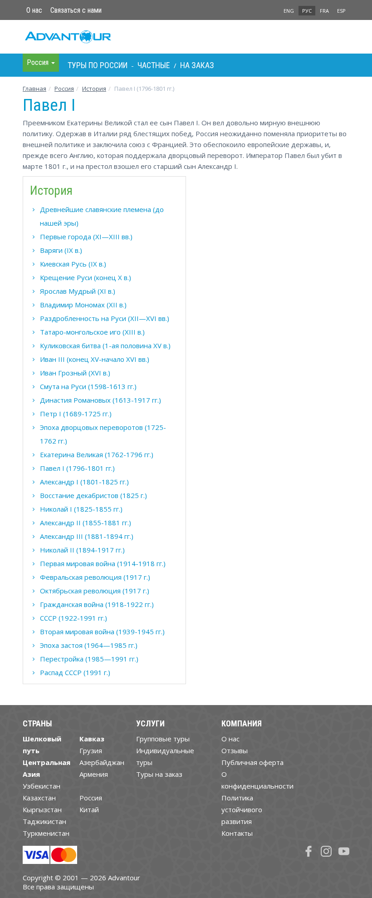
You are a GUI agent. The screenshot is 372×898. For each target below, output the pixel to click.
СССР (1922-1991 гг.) (73, 617)
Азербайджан (101, 762)
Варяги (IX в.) (61, 250)
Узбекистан (41, 785)
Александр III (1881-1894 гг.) (86, 536)
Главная (34, 88)
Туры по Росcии (97, 65)
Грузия (90, 750)
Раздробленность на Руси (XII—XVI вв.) (104, 318)
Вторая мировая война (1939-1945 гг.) (102, 631)
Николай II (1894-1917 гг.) (82, 549)
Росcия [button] (38, 62)
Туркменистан (46, 833)
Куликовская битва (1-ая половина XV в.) (105, 345)
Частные (153, 65)
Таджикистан (44, 821)
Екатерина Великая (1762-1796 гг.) (96, 454)
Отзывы (234, 750)
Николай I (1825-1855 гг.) (81, 508)
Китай (89, 809)
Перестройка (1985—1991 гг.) (89, 658)
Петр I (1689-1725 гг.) (76, 413)
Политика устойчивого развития (241, 809)
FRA (324, 10)
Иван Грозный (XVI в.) (75, 372)
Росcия (64, 88)
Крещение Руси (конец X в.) (85, 277)
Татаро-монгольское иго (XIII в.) (92, 331)
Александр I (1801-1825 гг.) (84, 481)
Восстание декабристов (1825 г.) (93, 495)
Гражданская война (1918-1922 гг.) (97, 604)
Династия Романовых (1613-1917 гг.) (100, 400)
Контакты (237, 833)
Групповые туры (163, 738)
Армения (93, 774)
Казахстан (39, 797)
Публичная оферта (252, 762)
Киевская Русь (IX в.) (73, 263)
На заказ (197, 65)
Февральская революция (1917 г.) (95, 577)
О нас (34, 10)
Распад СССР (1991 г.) (75, 672)
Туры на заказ (159, 774)
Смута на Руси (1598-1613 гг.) (88, 386)
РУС (307, 10)
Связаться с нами (76, 10)
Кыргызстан (42, 809)
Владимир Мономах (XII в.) (83, 304)
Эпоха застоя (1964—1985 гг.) (88, 645)
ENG (289, 10)
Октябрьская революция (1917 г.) (94, 590)
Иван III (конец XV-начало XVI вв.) (94, 359)
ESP (341, 10)
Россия (90, 797)
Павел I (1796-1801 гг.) (77, 468)
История (94, 88)
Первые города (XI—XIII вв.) (86, 236)
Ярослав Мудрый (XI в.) (77, 291)
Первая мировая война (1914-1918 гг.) (103, 563)
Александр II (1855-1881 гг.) (85, 522)
